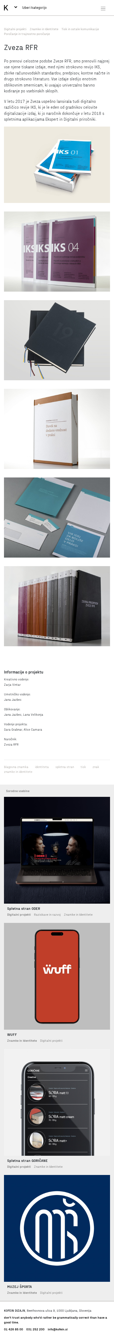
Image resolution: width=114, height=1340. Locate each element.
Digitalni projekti (15, 29)
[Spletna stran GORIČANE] (57, 1102)
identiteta (42, 767)
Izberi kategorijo (34, 7)
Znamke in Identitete (44, 29)
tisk (83, 767)
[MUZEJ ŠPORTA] (57, 1228)
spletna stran (64, 767)
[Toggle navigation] (103, 8)
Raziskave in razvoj (47, 914)
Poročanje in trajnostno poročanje (27, 34)
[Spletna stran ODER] (57, 850)
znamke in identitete (18, 771)
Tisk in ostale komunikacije (80, 29)
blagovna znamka (16, 767)
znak (96, 767)
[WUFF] (57, 976)
